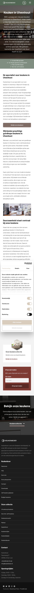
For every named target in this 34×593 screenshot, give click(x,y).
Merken (3, 522)
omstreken (6, 232)
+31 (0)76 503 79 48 (6, 561)
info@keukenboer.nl (7, 563)
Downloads (4, 488)
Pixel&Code (23, 589)
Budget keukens (6, 497)
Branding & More (14, 589)
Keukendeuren (5, 540)
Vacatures (4, 466)
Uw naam (8, 376)
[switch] (29, 303)
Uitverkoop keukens (7, 509)
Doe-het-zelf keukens (7, 514)
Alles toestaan (17, 322)
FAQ (2, 470)
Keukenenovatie (6, 518)
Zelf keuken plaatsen (7, 493)
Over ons (3, 475)
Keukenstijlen (5, 531)
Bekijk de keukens (11, 359)
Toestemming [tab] (6, 268)
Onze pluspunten (6, 479)
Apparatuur (4, 527)
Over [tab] (27, 268)
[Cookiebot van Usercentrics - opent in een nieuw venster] (24, 263)
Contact (3, 484)
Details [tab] (17, 268)
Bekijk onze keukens (17, 125)
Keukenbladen (5, 536)
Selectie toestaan (17, 328)
